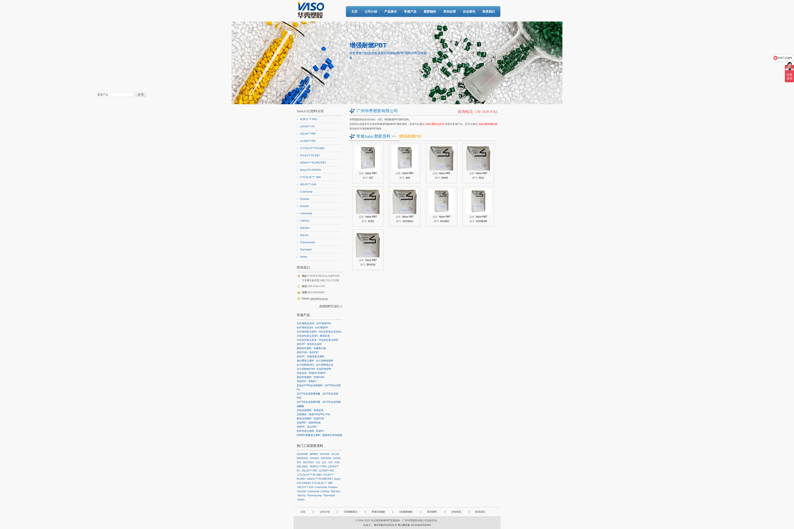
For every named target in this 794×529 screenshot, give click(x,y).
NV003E (324, 454)
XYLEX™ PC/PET (310, 155)
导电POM (318, 377)
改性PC (301, 356)
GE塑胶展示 (350, 511)
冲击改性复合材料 (328, 340)
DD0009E (302, 454)
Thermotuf (305, 249)
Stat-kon (304, 227)
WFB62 (314, 454)
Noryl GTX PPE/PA (310, 170)
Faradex (304, 198)
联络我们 (303, 267)
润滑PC (301, 426)
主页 (354, 11)
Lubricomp (306, 213)
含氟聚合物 (319, 348)
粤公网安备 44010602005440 (414, 525)
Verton (303, 256)
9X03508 (326, 458)
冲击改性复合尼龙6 (307, 335)
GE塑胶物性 (406, 511)
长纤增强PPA (323, 323)
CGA (337, 462)
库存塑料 (432, 511)
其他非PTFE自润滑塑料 (310, 385)
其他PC (320, 431)
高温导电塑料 (304, 377)
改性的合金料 (314, 344)
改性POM (302, 352)
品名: (368, 173)
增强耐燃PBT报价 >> (330, 306)
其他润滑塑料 (304, 410)
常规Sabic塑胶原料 (373, 136)
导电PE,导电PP (317, 373)
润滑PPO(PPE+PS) (319, 414)
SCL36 (335, 454)
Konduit (304, 206)
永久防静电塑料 (324, 360)
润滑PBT (301, 422)
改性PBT (314, 352)
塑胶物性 (430, 11)
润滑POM (318, 418)
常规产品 (410, 11)
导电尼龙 (302, 373)
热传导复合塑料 (305, 431)
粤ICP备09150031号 (385, 525)
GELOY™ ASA (308, 184)
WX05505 (302, 458)
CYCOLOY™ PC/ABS (312, 148)
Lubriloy (304, 220)
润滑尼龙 (318, 410)
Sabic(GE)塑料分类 (310, 111)
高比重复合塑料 (305, 360)
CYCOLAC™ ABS (310, 177)
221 (324, 462)
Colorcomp (306, 191)
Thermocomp (307, 242)
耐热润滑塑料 (304, 418)
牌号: (368, 177)
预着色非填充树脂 (332, 435)
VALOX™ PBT (308, 133)
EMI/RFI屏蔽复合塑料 (308, 435)
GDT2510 (308, 462)
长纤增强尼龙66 (305, 323)
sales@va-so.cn (319, 298)
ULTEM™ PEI (307, 141)
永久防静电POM (306, 368)
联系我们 (489, 11)
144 (330, 462)
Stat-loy (304, 235)
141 (318, 462)
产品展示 (390, 11)
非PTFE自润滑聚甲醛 (308, 402)
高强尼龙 (325, 335)
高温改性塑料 (304, 348)
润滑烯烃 (302, 414)
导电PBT (301, 381)
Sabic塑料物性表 (487, 124)
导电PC (312, 381)
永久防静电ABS (305, 364)
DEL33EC (302, 466)
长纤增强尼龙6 (305, 327)
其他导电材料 (324, 368)
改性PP (301, 344)
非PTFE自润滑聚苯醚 (308, 393)
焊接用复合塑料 (315, 356)
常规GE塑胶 (378, 511)
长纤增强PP (321, 327)
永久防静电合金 (324, 364)
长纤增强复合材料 (307, 331)
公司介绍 (371, 11)
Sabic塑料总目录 (434, 124)
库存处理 (449, 11)
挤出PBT (312, 426)
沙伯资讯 (469, 11)
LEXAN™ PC (307, 126)
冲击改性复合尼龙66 (329, 331)
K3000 (337, 458)
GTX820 (314, 458)
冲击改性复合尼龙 (307, 340)
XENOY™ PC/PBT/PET (313, 162)
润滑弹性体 (314, 422)
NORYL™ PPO (308, 119)
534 (299, 462)
